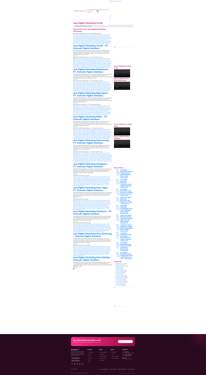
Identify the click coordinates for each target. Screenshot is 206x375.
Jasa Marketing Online (78, 42)
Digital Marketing (120, 272)
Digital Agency (103, 34)
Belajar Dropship (119, 264)
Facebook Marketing (120, 275)
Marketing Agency (98, 42)
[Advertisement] (123, 39)
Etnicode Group (92, 36)
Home (88, 9)
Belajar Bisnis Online (120, 263)
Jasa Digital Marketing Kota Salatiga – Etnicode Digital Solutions (92, 258)
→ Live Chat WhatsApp (115, 356)
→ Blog (88, 360)
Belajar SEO (118, 268)
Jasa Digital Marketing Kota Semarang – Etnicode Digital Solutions (92, 235)
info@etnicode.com (128, 358)
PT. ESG (93, 43)
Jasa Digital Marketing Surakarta (95, 205)
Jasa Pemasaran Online (88, 42)
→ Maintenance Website (115, 358)
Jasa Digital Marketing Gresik (91, 38)
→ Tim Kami (89, 354)
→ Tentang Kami (90, 352)
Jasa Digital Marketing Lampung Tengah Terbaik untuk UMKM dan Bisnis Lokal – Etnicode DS (126, 173)
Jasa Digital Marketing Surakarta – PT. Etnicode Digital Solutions (92, 212)
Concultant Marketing (94, 34)
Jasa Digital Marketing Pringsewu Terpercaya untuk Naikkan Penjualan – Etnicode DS (126, 183)
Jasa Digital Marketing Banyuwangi (104, 132)
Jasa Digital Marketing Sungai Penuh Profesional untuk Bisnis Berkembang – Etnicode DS (126, 246)
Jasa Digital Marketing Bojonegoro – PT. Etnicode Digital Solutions (91, 94)
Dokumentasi (119, 273)
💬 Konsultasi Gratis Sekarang (125, 341)
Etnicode (75, 349)
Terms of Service (128, 373)
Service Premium (78, 34)
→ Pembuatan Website (103, 352)
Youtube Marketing (120, 285)
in (82, 363)
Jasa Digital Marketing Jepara (104, 38)
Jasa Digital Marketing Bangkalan (88, 37)
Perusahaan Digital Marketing (91, 160)
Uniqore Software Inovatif (122, 369)
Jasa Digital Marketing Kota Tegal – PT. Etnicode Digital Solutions (91, 189)
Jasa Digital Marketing (121, 277)
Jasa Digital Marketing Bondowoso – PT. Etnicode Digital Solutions (91, 70)
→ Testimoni (89, 358)
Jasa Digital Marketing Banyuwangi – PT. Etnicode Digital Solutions (91, 141)
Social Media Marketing (121, 281)
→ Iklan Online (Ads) (102, 358)
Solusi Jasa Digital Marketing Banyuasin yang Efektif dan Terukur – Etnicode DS (126, 200)
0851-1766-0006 (128, 355)
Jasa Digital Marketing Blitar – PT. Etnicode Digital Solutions (90, 118)
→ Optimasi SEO (102, 354)
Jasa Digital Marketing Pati (94, 158)
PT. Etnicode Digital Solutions (84, 162)
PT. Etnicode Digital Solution (102, 43)
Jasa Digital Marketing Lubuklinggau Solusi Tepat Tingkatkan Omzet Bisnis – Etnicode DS (126, 209)
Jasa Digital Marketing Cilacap (93, 62)
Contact (89, 12)
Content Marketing (120, 271)
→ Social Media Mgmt (103, 356)
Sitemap (133, 373)
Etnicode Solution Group (102, 36)
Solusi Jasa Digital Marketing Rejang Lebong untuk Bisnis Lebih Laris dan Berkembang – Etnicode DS (126, 219)
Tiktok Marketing (120, 282)
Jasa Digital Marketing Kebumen (80, 40)
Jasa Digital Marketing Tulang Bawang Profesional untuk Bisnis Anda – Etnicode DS (126, 192)
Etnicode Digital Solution (104, 369)
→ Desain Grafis (102, 360)
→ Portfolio (89, 356)
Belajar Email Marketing (121, 266)
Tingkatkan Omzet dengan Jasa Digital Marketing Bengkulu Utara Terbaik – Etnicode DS (126, 228)
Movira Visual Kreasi (131, 369)
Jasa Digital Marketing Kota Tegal (95, 40)
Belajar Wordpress (120, 270)
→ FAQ (112, 354)
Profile (91, 9)
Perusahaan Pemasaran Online (84, 43)
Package (94, 9)
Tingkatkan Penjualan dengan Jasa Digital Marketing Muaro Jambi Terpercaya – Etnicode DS (126, 237)
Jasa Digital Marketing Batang (102, 37)
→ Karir (88, 362)
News (92, 11)
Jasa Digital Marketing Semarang (87, 41)
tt (77, 363)
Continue (75, 55)
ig (74, 363)
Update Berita (86, 34)
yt (79, 363)
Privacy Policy (122, 373)
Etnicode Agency (85, 36)
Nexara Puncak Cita (113, 369)
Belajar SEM (119, 267)
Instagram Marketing (120, 276)
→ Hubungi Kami (113, 352)
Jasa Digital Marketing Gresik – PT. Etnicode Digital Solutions (90, 47)
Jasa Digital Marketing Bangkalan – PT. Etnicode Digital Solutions (91, 165)
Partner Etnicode (120, 279)
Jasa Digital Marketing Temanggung (103, 41)
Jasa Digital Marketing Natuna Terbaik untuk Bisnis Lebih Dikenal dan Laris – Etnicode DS (126, 255)
